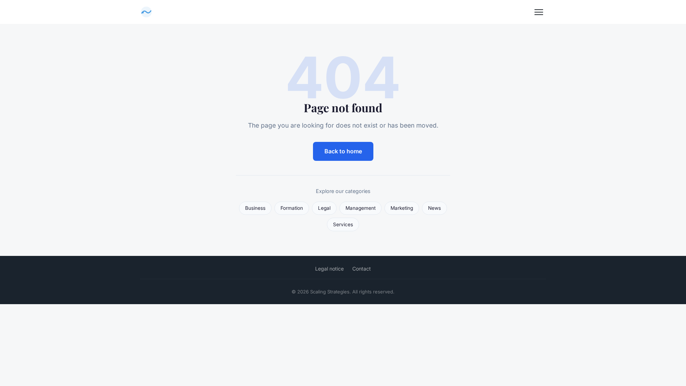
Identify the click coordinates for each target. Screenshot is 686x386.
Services (343, 224)
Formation (291, 208)
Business (255, 208)
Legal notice (329, 269)
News (434, 208)
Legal (324, 208)
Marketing (402, 208)
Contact (361, 269)
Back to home (343, 151)
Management (361, 208)
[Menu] (539, 12)
